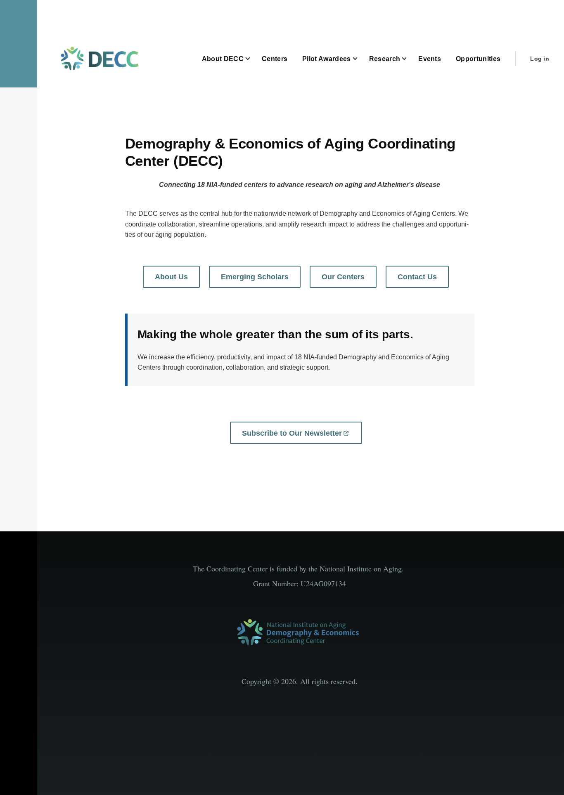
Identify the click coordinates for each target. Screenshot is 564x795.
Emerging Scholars (255, 277)
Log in (539, 58)
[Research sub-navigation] (409, 58)
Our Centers (343, 277)
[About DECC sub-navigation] (253, 58)
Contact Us (417, 277)
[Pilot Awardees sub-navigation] (360, 58)
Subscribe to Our (292, 433)
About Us (171, 277)
